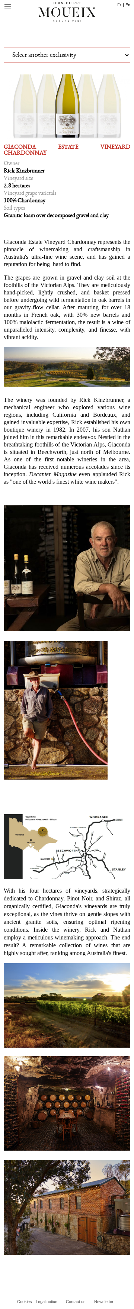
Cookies (24, 1301)
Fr (119, 5)
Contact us (76, 1301)
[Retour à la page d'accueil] (67, 13)
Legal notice (46, 1301)
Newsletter (104, 1301)
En (127, 5)
